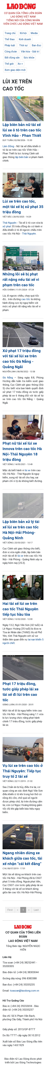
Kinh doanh (25, 39)
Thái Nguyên (9, 222)
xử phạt (7, 226)
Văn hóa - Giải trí (30, 51)
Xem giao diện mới (15, 69)
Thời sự (23, 45)
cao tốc (25, 299)
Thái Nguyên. (29, 233)
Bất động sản (12, 57)
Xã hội (23, 33)
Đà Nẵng (8, 377)
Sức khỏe (29, 57)
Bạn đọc (36, 45)
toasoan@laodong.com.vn (24, 990)
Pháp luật (10, 45)
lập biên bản (21, 157)
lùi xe (27, 470)
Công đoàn (11, 51)
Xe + (20, 63)
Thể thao (10, 39)
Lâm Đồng (8, 146)
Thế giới (9, 63)
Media (34, 33)
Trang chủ (10, 33)
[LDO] (23, 109)
